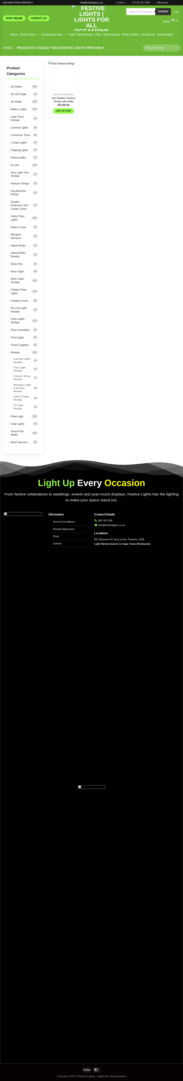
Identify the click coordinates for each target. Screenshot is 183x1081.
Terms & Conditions (64, 521)
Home (14, 34)
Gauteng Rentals (52, 34)
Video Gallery (111, 34)
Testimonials (165, 34)
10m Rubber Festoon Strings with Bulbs (63, 100)
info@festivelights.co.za (111, 525)
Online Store (28, 34)
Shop (56, 536)
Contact (57, 543)
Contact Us (148, 34)
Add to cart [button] (63, 111)
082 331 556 (105, 520)
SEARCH (163, 11)
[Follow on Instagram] (175, 2)
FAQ (98, 34)
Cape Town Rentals (80, 34)
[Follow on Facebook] (172, 2)
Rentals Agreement (64, 529)
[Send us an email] (178, 2)
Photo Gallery (130, 34)
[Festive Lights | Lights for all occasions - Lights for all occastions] (91, 18)
